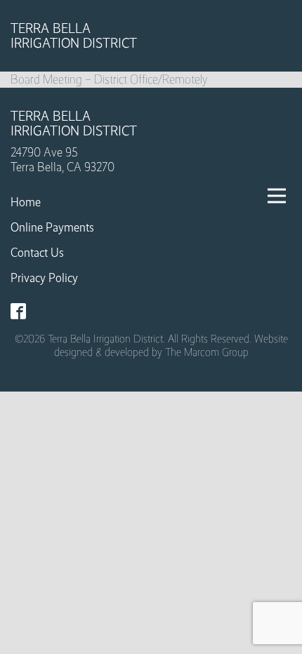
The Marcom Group (207, 352)
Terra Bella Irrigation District (74, 36)
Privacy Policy (44, 278)
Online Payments (52, 227)
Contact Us (37, 252)
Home (26, 202)
